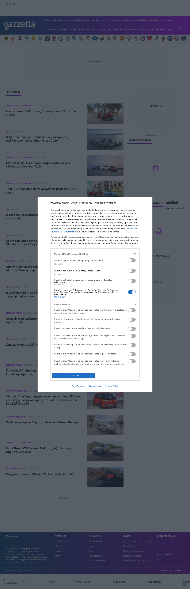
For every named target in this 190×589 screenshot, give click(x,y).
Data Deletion (78, 386)
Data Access (95, 386)
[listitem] (95, 253)
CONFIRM (73, 376)
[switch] (132, 260)
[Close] (146, 203)
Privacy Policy (111, 386)
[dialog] (95, 294)
